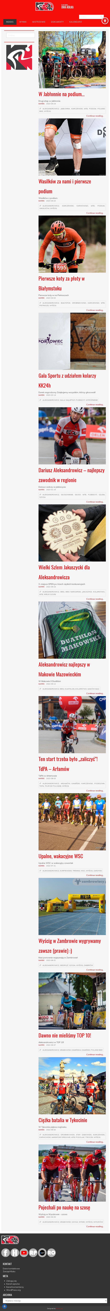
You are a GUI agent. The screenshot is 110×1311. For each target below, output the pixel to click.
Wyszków (98, 1222)
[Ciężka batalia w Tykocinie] (72, 1085)
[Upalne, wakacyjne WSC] (72, 821)
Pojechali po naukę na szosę (64, 1207)
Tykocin (89, 1137)
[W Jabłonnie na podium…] (72, 59)
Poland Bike (97, 1050)
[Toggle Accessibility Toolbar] (105, 20)
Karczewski (77, 109)
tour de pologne (53, 786)
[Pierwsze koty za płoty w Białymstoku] (72, 244)
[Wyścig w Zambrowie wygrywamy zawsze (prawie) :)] (72, 906)
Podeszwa (99, 783)
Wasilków (44, 208)
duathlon (69, 689)
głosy (78, 495)
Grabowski (65, 1050)
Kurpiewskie (66, 871)
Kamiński (76, 783)
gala (62, 400)
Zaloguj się (11, 1281)
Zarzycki (98, 871)
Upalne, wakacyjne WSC (61, 856)
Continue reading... (95, 116)
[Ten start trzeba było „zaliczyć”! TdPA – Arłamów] (72, 724)
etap (78, 1135)
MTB (86, 109)
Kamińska (76, 1050)
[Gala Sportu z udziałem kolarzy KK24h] (72, 341)
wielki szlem (50, 594)
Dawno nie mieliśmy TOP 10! (65, 1035)
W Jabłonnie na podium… (62, 94)
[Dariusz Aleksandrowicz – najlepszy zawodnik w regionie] (72, 435)
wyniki (82, 1222)
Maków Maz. (94, 689)
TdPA (41, 786)
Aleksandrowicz (51, 109)
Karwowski (82, 206)
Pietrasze (44, 306)
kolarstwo (99, 592)
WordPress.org (13, 1290)
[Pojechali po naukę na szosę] (72, 1173)
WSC (83, 871)
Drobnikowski (79, 303)
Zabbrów (88, 965)
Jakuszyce (87, 592)
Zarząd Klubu (9, 1271)
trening (76, 871)
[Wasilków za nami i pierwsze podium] (72, 147)
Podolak (80, 1137)
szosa (42, 497)
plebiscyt (80, 400)
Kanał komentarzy (15, 1287)
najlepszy (70, 400)
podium (92, 109)
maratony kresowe (61, 1137)
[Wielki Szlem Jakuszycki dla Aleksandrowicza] (72, 533)
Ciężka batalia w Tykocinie (63, 1120)
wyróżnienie (92, 400)
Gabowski (87, 1135)
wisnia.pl (59, 1308)
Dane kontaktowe (11, 1268)
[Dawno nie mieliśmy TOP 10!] (72, 1001)
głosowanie (67, 495)
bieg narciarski (73, 592)
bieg (62, 592)
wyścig (47, 111)
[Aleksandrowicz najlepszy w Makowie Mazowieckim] (72, 630)
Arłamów (65, 783)
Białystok (65, 303)
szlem (102, 495)
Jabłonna (65, 109)
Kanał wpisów (13, 1284)
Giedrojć (64, 965)
